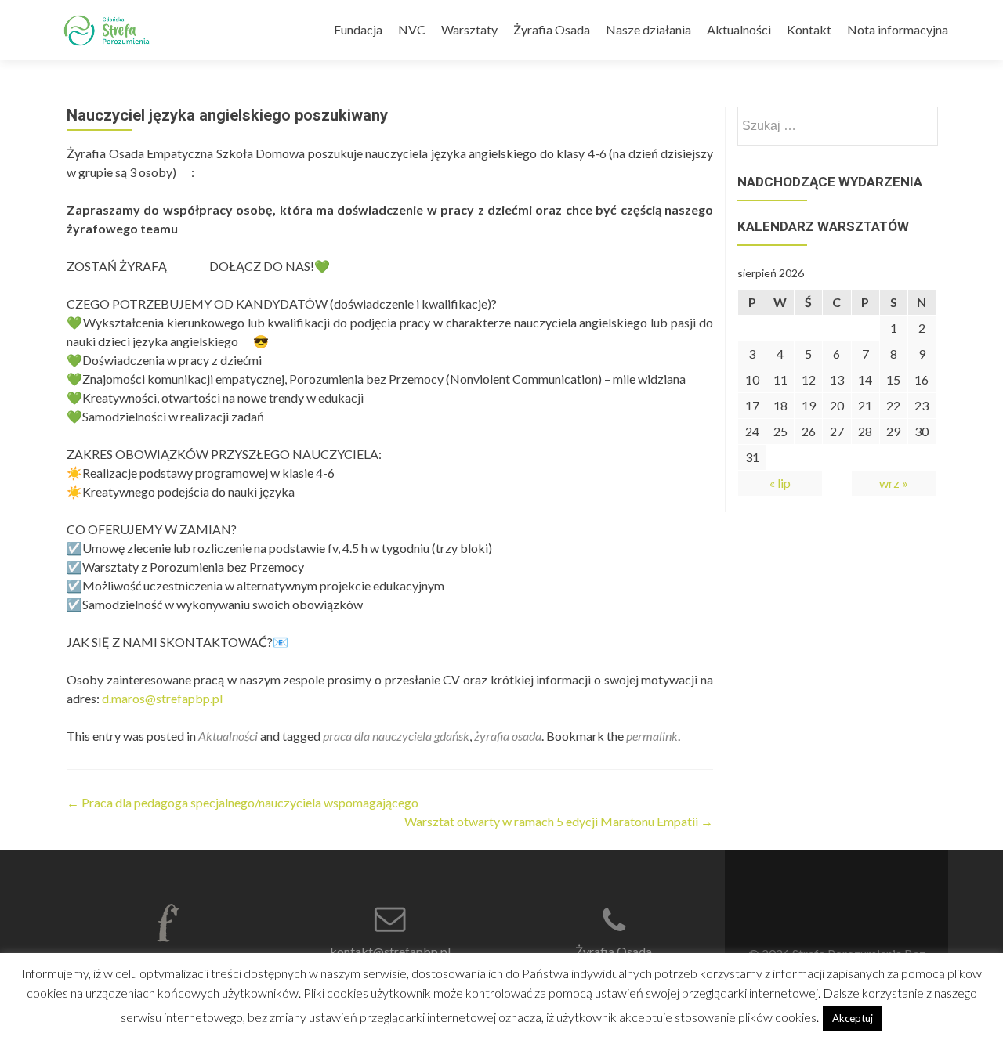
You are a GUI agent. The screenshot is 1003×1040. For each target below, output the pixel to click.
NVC (411, 29)
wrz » (893, 482)
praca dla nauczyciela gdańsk (396, 735)
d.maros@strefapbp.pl (162, 698)
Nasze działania (648, 29)
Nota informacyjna (897, 29)
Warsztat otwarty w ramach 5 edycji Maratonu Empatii (558, 821)
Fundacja (358, 29)
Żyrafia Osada (551, 29)
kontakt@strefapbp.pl (390, 951)
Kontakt (809, 29)
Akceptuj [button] (852, 1018)
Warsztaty (469, 29)
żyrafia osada (507, 735)
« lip (780, 482)
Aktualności (739, 29)
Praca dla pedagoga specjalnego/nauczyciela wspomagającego (242, 802)
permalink (652, 735)
